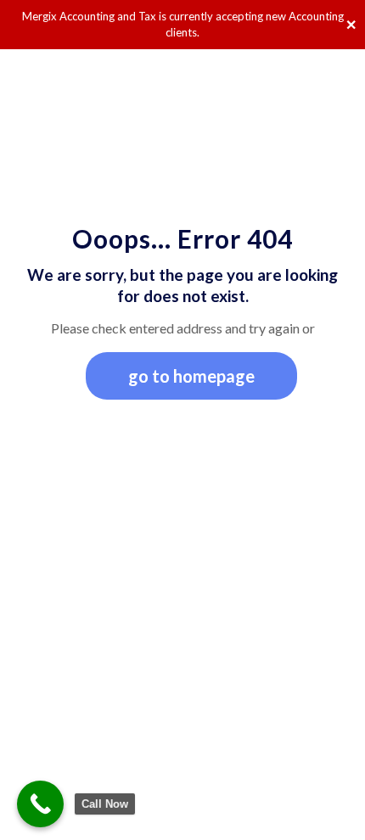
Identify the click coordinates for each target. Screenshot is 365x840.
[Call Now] (40, 804)
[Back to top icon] (330, 805)
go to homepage (191, 376)
